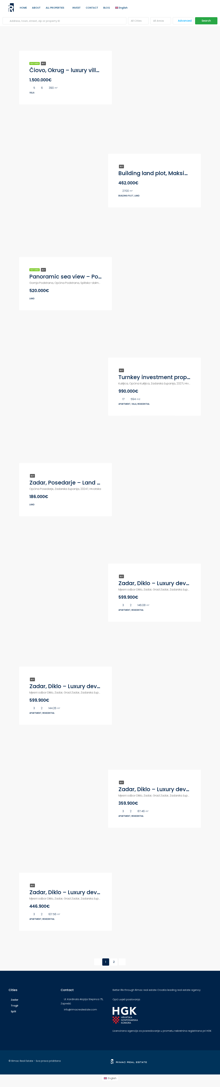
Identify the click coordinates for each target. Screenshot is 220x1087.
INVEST (76, 7)
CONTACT (92, 7)
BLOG (106, 7)
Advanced (184, 20)
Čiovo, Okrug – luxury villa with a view (80, 70)
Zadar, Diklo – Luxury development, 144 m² (86, 686)
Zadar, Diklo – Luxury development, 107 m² (86, 892)
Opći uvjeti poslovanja (126, 999)
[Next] (122, 961)
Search (206, 20)
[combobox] (138, 20)
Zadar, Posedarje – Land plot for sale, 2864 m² (91, 482)
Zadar (14, 999)
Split (13, 1011)
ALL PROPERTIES (55, 7)
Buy (43, 63)
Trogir (14, 1005)
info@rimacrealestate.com (80, 1009)
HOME (23, 7)
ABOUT (36, 7)
